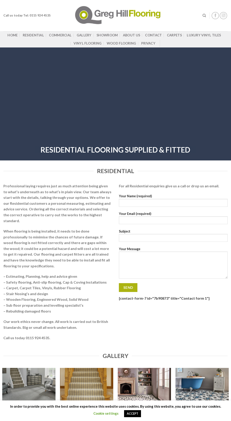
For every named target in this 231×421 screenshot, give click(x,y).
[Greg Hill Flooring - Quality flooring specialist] (116, 15)
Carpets (174, 35)
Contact (153, 35)
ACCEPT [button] (132, 413)
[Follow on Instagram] (223, 15)
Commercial (60, 35)
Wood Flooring (121, 43)
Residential (33, 35)
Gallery (84, 35)
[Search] (204, 15)
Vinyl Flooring (88, 43)
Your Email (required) (135, 214)
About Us (131, 35)
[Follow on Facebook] (215, 15)
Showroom (107, 35)
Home (12, 35)
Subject (124, 231)
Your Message (129, 249)
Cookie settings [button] (105, 413)
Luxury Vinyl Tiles (204, 35)
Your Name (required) (135, 196)
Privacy (148, 43)
